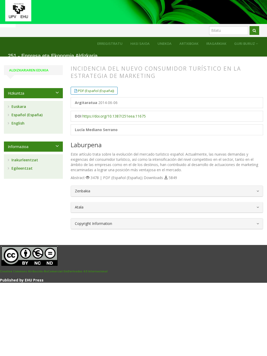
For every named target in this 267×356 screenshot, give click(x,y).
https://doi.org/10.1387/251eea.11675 (114, 116)
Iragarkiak (216, 43)
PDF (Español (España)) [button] (96, 90)
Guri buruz (245, 43)
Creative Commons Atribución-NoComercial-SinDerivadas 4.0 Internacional (53, 271)
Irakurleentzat (24, 159)
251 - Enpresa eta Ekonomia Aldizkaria (53, 56)
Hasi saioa (140, 43)
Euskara (18, 106)
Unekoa (164, 43)
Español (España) (26, 114)
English (17, 123)
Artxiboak (188, 43)
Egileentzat (21, 168)
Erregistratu (110, 43)
